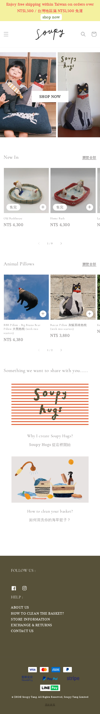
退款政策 (50, 704)
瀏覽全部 (89, 157)
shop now (51, 17)
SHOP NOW (50, 96)
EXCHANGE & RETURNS (31, 625)
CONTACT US (22, 630)
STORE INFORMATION (30, 619)
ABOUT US (20, 607)
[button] (6, 34)
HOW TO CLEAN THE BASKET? (37, 613)
